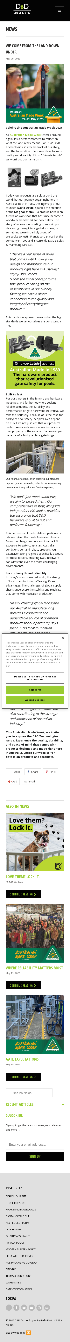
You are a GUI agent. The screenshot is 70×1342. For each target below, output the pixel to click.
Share (34, 771)
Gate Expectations (22, 1059)
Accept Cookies (35, 699)
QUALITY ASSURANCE (18, 1236)
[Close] (63, 638)
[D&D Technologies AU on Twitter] (9, 1308)
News (11, 29)
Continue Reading (22, 894)
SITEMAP (11, 1269)
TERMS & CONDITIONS (19, 1276)
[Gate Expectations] (35, 1024)
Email (32, 781)
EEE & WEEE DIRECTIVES (19, 1256)
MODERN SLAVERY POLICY (21, 1249)
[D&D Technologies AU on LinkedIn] (32, 1308)
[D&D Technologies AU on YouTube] (24, 1308)
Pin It (52, 771)
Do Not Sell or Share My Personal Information (35, 678)
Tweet (16, 771)
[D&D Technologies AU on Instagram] (39, 1308)
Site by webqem (15, 1332)
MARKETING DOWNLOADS (21, 1209)
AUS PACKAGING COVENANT (22, 1262)
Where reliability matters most (34, 968)
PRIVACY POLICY (15, 1242)
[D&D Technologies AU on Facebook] (16, 1308)
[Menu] (59, 10)
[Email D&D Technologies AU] (47, 1308)
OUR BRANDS (13, 1229)
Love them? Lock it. (23, 876)
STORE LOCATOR (15, 1203)
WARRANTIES (13, 1282)
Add (14, 781)
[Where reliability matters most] (35, 933)
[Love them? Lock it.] (35, 842)
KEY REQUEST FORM (17, 1223)
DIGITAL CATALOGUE (18, 1216)
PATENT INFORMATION (19, 1289)
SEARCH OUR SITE (16, 1196)
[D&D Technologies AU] (22, 10)
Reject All (35, 689)
